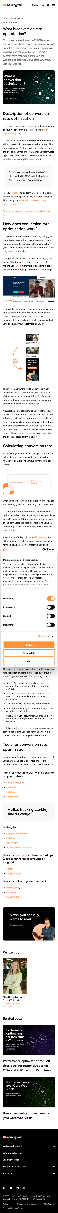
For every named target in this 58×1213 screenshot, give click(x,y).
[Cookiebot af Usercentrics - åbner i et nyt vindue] (42, 550)
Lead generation (11, 1159)
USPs (18, 265)
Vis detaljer (43, 636)
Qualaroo (11, 892)
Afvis (29, 661)
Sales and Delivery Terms (13, 1208)
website (16, 192)
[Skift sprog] (48, 5)
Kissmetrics (12, 796)
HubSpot (10, 792)
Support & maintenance (15, 1166)
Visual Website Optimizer (19, 847)
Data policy (7, 1204)
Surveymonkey (14, 896)
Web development (12, 1146)
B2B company (40, 537)
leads (31, 247)
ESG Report (49, 1204)
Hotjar (9, 868)
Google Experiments (16, 833)
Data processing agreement (28, 1204)
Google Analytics (15, 782)
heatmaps (21, 855)
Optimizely (12, 842)
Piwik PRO (11, 787)
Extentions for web (12, 1153)
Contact (35, 5)
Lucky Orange (13, 873)
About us (7, 1173)
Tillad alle (29, 644)
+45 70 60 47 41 (24, 1199)
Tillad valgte (29, 653)
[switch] (51, 607)
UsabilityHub (12, 887)
